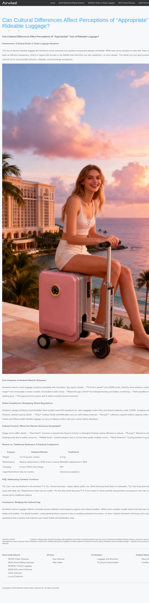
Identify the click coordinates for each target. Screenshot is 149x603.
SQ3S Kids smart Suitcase (20, 569)
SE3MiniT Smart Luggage (20, 566)
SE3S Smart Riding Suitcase (21, 562)
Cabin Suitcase (23, 539)
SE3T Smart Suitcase (126, 3)
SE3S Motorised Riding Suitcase (71, 3)
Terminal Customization (108, 562)
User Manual (58, 559)
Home (52, 3)
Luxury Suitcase (15, 576)
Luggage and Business (107, 559)
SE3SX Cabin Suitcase (18, 559)
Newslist (14, 31)
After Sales (58, 562)
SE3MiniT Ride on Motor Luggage (101, 3)
